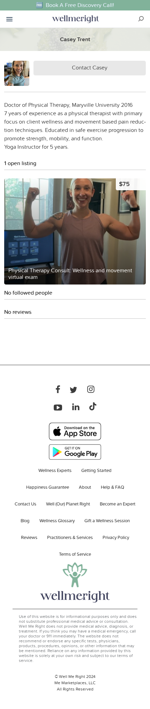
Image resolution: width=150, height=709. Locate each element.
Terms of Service (75, 554)
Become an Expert (117, 504)
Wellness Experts (55, 470)
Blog (25, 520)
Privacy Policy (116, 537)
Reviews (29, 537)
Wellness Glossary (57, 520)
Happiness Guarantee (47, 487)
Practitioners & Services (70, 537)
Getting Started (96, 470)
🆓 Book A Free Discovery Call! (75, 5)
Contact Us (25, 504)
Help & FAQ (112, 487)
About (85, 487)
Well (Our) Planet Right (68, 504)
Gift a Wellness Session (107, 520)
